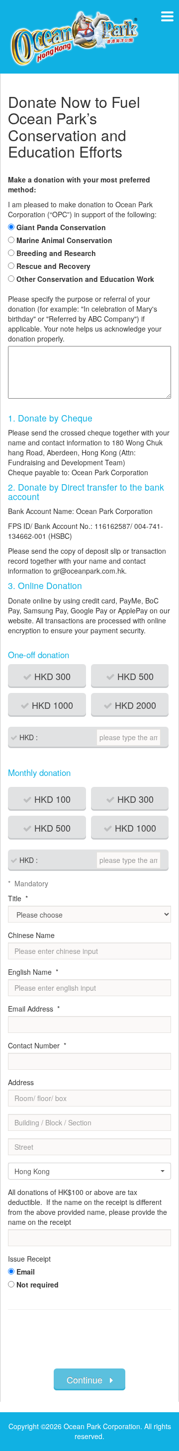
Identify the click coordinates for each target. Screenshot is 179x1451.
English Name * (33, 972)
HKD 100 (51, 798)
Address (21, 1082)
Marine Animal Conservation (64, 240)
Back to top (149, 1411)
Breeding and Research (56, 253)
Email (25, 1272)
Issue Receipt (29, 1259)
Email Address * (34, 1009)
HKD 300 (51, 676)
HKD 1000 (51, 704)
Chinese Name (31, 935)
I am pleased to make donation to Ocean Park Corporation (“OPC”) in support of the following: (82, 209)
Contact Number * (37, 1045)
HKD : (27, 737)
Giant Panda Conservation (61, 227)
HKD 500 (134, 676)
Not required (37, 1284)
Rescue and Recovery (53, 266)
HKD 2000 (134, 704)
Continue (88, 1379)
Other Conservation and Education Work (85, 279)
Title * (18, 898)
